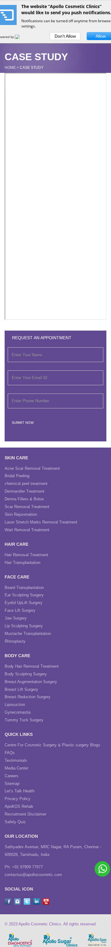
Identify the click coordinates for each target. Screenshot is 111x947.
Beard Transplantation (24, 587)
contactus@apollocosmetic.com (33, 874)
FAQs (10, 752)
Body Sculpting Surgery (26, 674)
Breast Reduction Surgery (28, 697)
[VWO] (21, 37)
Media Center (16, 768)
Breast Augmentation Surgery (31, 681)
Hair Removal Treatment (26, 555)
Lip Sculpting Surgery (24, 626)
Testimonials (16, 760)
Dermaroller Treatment (24, 491)
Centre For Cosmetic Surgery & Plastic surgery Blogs (52, 745)
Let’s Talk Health (20, 791)
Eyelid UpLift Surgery (24, 602)
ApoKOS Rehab (19, 806)
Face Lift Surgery (20, 610)
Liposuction (15, 704)
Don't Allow (65, 36)
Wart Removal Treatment (27, 530)
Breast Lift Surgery (21, 689)
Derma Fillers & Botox (24, 499)
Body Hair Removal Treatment (32, 666)
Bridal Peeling (17, 476)
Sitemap (12, 783)
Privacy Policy (18, 798)
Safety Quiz (15, 822)
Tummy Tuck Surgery (24, 720)
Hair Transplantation (22, 562)
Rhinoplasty (15, 641)
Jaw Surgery (16, 618)
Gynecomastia (18, 712)
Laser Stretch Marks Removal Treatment (41, 522)
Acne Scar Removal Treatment (32, 468)
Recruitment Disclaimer (25, 814)
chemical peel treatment (26, 483)
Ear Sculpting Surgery (24, 595)
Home (10, 67)
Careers (11, 776)
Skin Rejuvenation (21, 514)
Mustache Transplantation (28, 633)
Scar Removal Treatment (27, 506)
